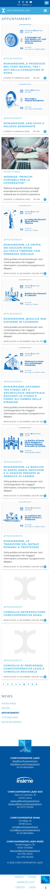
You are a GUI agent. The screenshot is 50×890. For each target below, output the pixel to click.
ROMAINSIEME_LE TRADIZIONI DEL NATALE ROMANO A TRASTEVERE (21, 544)
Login (32, 887)
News (7, 696)
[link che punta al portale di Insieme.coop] (25, 779)
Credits (20, 887)
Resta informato (12, 722)
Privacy (19, 877)
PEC (19, 5)
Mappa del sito (25, 882)
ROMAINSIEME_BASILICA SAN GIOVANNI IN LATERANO (25, 320)
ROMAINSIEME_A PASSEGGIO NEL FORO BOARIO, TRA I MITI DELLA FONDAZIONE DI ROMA (24, 68)
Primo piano (12, 172)
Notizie (6, 708)
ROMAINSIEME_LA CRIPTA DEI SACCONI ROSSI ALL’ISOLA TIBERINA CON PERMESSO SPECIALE (22, 249)
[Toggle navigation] (45, 10)
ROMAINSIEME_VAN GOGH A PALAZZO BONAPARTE (24, 125)
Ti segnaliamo (10, 717)
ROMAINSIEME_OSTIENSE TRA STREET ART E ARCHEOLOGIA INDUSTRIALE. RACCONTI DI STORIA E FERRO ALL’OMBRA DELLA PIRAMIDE (25, 394)
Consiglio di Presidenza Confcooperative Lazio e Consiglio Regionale (24, 668)
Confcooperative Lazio (18, 11)
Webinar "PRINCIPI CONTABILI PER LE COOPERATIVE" (18, 179)
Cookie (32, 877)
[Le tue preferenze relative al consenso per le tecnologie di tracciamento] (46, 888)
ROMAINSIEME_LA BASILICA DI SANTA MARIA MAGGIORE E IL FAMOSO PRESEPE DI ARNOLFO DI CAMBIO (24, 471)
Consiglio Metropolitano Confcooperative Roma (25, 614)
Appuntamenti (13, 58)
